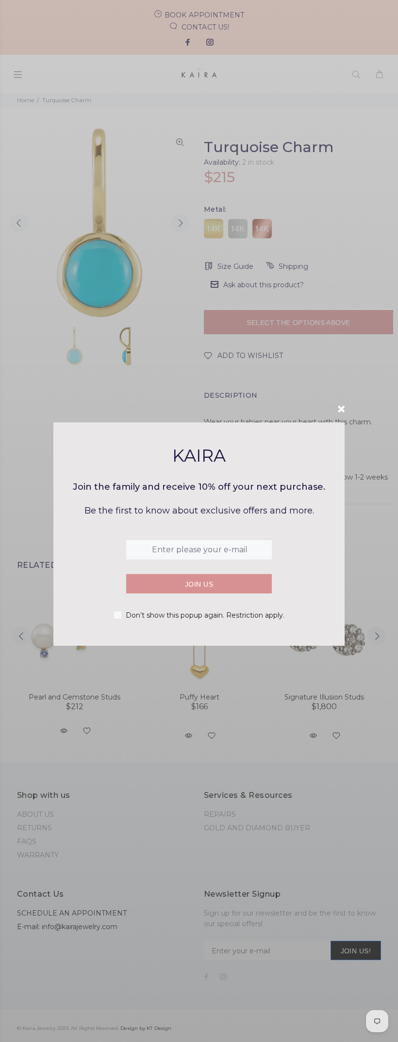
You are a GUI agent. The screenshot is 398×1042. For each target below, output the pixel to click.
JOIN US (199, 584)
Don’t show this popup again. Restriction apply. (205, 615)
